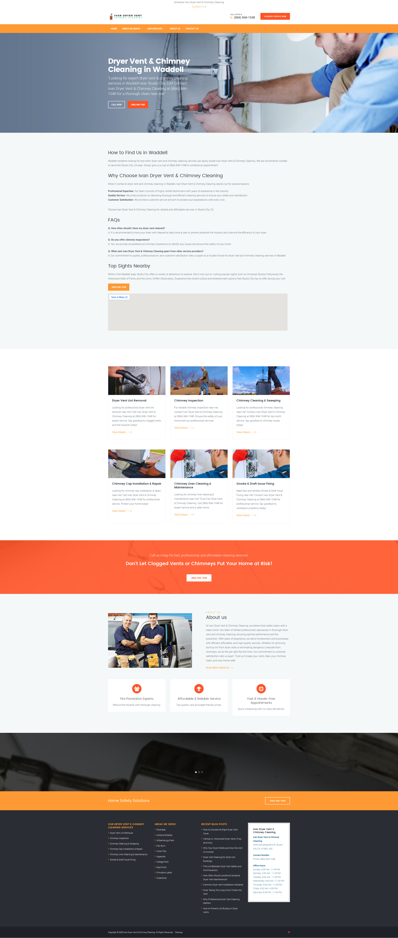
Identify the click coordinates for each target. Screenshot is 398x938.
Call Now (116, 104)
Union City (161, 851)
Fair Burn (161, 845)
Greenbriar (162, 877)
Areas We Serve (131, 28)
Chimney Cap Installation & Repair (126, 848)
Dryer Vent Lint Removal (121, 832)
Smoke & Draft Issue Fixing (123, 859)
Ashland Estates (164, 835)
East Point (162, 867)
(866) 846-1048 (244, 17)
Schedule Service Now (275, 16)
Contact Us (198, 6)
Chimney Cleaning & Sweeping (124, 843)
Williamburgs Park (165, 840)
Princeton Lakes (164, 872)
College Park (163, 861)
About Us (175, 28)
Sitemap (179, 932)
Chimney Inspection (119, 838)
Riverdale (161, 829)
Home (114, 28)
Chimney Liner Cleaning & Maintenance (128, 854)
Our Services (154, 28)
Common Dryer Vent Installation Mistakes (223, 884)
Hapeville (161, 856)
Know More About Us (217, 667)
